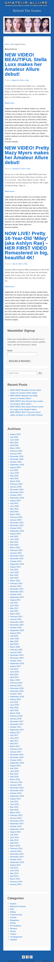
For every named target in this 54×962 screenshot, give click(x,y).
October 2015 (15, 793)
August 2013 (15, 865)
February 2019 (16, 683)
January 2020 (15, 652)
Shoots (13, 931)
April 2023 (14, 545)
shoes (45, 131)
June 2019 (14, 672)
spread (19, 133)
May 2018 (14, 708)
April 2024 (14, 512)
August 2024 (15, 500)
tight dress (8, 224)
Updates (15, 142)
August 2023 (15, 534)
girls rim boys (23, 208)
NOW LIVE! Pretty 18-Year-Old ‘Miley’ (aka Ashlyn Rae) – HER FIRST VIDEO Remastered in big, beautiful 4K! (26, 245)
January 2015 (15, 818)
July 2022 (14, 569)
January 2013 (15, 884)
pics (38, 125)
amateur (32, 109)
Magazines (14, 920)
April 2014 (14, 843)
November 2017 (16, 724)
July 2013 (14, 868)
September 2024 (17, 498)
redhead (39, 128)
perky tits (28, 125)
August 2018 (15, 699)
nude (26, 122)
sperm (14, 133)
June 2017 (14, 738)
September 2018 (17, 697)
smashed (30, 314)
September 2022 (17, 564)
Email (9, 350)
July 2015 (14, 801)
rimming (24, 216)
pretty (7, 128)
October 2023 (15, 528)
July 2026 (14, 437)
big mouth (8, 298)
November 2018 (16, 691)
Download (17, 117)
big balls (26, 295)
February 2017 (16, 749)
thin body (40, 222)
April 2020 (14, 644)
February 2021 (16, 616)
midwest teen (9, 211)
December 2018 (16, 688)
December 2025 (16, 456)
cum (43, 111)
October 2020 (15, 627)
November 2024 (16, 492)
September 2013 (17, 862)
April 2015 (14, 810)
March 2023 (15, 547)
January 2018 (15, 719)
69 (21, 292)
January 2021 (15, 619)
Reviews (13, 928)
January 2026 (15, 454)
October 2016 (15, 760)
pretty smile (16, 311)
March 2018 (15, 713)
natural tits (8, 122)
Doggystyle (9, 117)
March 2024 (15, 514)
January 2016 (15, 785)
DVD (12, 909)
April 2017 (14, 743)
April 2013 (14, 876)
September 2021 (17, 597)
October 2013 (15, 859)
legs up (24, 120)
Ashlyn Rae (9, 295)
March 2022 (15, 581)
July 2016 (14, 768)
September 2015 (17, 796)
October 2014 (15, 826)
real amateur (30, 311)
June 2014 (14, 837)
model (38, 120)
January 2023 (15, 553)
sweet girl (29, 222)
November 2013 (16, 857)
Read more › (10, 103)
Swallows (34, 317)
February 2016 (16, 782)
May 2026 (14, 442)
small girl (11, 219)
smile (36, 314)
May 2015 (14, 807)
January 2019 (15, 685)
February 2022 (16, 583)
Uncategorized (16, 937)
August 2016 (15, 766)
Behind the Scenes (18, 906)
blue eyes (27, 200)
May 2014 (14, 840)
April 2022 (14, 578)
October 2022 (15, 561)
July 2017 (14, 735)
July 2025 (14, 470)
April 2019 (14, 677)
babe (6, 200)
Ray (27, 80)
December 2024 (16, 489)
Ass (37, 109)
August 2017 (15, 732)
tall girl (24, 136)
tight (42, 136)
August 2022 (15, 567)
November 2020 (16, 625)
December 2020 (16, 622)
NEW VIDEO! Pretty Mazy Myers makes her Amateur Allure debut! (27, 155)
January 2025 (15, 487)
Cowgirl (22, 300)
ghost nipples (37, 117)
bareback (8, 111)
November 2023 (16, 525)
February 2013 (16, 881)
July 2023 (14, 536)
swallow (7, 136)
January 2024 (15, 520)
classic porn (14, 300)
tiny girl (15, 224)
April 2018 (14, 710)
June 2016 (14, 771)
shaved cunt (27, 131)
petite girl (28, 213)
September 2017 (17, 730)
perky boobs (9, 125)
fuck (16, 208)
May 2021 (14, 608)
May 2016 (14, 774)
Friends (13, 917)
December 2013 (16, 854)
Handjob (34, 306)
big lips (46, 295)
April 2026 (14, 445)
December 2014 (16, 821)
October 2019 (15, 661)
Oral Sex (35, 122)
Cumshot (30, 303)
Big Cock (33, 295)
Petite (22, 213)
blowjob (23, 111)
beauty (14, 111)
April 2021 (14, 611)
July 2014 (14, 835)
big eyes (40, 295)
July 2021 (14, 603)
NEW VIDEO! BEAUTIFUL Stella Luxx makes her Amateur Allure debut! (26, 64)
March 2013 (15, 879)
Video (47, 136)
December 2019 (16, 655)
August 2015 (15, 799)
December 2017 (16, 721)
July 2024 (14, 503)
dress (42, 205)
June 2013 (14, 870)
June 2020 (14, 639)
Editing (13, 912)
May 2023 (14, 542)
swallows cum (16, 136)
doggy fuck (27, 205)
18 (15, 292)
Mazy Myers (43, 208)
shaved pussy (37, 131)
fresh (29, 117)
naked (21, 309)
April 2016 (14, 777)
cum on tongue (17, 114)
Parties (13, 923)
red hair (33, 128)
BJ (19, 111)
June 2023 (14, 539)
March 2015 (15, 812)
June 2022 (14, 572)
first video (16, 306)
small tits (8, 133)
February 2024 (16, 517)
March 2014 (15, 846)
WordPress (46, 961)
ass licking (36, 197)
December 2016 (16, 754)
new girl (45, 211)
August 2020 (15, 633)
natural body (25, 211)
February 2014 (16, 848)
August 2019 (15, 666)
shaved (19, 131)
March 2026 (15, 448)
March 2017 (15, 746)
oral (30, 122)
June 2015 (14, 804)
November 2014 (16, 824)
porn (42, 125)
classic (7, 300)
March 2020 (15, 647)
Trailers (13, 934)
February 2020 (16, 650)
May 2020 (14, 641)
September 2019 (17, 663)
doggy (20, 205)
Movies (44, 120)
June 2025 (14, 473)
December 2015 (16, 788)
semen (10, 131)
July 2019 (14, 669)
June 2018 (14, 705)
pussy (20, 128)
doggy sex (43, 114)
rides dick (8, 314)
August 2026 (15, 434)
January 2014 (15, 851)
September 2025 (17, 465)
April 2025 (14, 478)
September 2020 (17, 630)
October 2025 (15, 462)
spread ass (27, 133)
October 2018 (15, 694)
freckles (24, 117)
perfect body (33, 309)
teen (40, 317)
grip (10, 120)
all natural (25, 109)
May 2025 (14, 476)
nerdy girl (16, 122)
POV (46, 125)
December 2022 (16, 556)
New (22, 122)
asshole (42, 109)
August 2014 (15, 832)
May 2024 (14, 509)
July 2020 (14, 636)
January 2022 (15, 586)
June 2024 (14, 506)
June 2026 (14, 440)
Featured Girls (16, 915)
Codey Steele (36, 111)
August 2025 (15, 467)
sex (15, 131)
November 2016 (16, 757)
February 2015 (16, 815)
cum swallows (21, 303)
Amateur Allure (42, 292)
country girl (9, 202)
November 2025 (16, 459)
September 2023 (17, 531)
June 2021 (14, 605)
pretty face (13, 128)
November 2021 (16, 592)
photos (34, 125)
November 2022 (16, 558)
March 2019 (15, 680)
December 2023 (16, 523)
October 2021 (15, 594)
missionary (32, 120)
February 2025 (16, 484)
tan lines (31, 136)
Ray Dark (26, 128)
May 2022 (14, 575)
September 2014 (17, 829)
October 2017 (15, 727)
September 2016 (17, 763)
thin (35, 222)
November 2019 (16, 658)
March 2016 (15, 779)
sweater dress (20, 222)
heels (19, 120)
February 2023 (16, 550)
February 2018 (16, 716)
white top (8, 139)
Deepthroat (38, 303)
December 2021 (16, 589)
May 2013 (14, 873)
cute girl (36, 114)
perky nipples (19, 125)
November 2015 (16, 790)
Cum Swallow (28, 114)
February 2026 (16, 451)
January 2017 (15, 752)
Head (14, 120)
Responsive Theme (28, 961)
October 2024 (15, 495)
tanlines (37, 136)
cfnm (28, 111)
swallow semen (24, 317)
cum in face (34, 300)
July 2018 (14, 702)
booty (24, 298)
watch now (27, 224)
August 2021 (15, 600)
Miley (40, 306)
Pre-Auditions (15, 926)
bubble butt (30, 298)
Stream (42, 133)
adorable (17, 109)
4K (18, 292)
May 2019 (14, 674)
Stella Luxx (35, 133)
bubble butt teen (41, 298)
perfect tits (43, 122)
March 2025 (15, 481)
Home (7, 44)
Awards (13, 904)
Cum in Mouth (22, 202)
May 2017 (14, 741)
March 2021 (15, 614)
